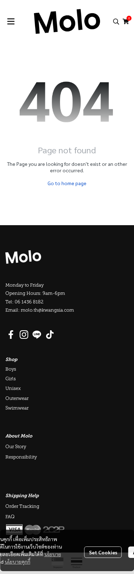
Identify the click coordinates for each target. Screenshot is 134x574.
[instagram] (24, 334)
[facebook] (11, 334)
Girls (10, 379)
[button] (116, 21)
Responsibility (21, 457)
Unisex (13, 388)
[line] (37, 334)
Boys (10, 369)
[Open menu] (11, 21)
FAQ (10, 517)
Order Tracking (22, 506)
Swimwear (17, 408)
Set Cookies (103, 552)
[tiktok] (49, 334)
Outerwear (17, 398)
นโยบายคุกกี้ (17, 561)
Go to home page (67, 183)
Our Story (15, 447)
